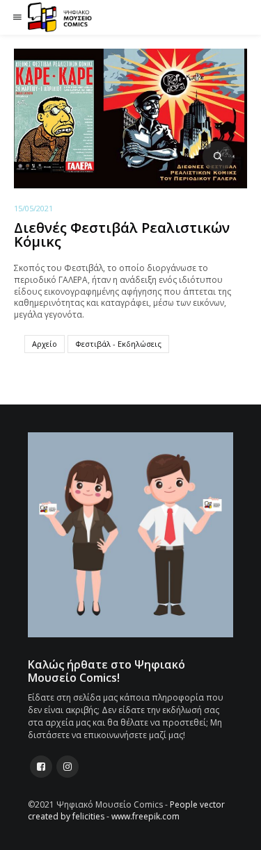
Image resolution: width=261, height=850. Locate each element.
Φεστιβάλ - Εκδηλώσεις (118, 343)
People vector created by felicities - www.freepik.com (126, 810)
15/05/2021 (33, 208)
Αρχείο (44, 343)
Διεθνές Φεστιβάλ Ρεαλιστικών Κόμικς (122, 234)
